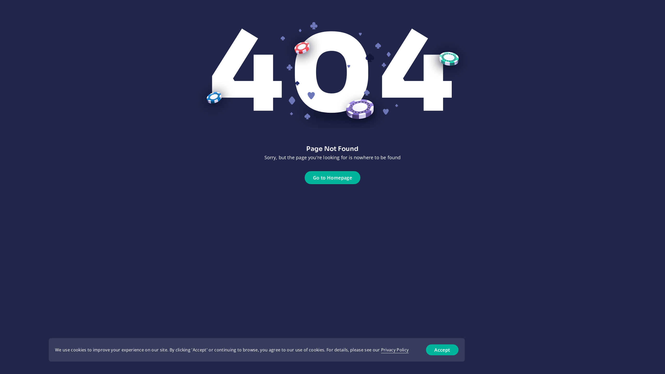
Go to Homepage (332, 178)
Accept (442, 350)
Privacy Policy (395, 350)
